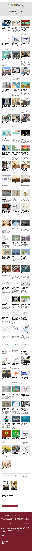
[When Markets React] (6, 23)
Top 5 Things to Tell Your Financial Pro (6, 90)
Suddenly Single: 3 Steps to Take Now (6, 334)
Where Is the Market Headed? (25, 378)
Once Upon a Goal (15, 169)
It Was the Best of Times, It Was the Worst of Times (6, 212)
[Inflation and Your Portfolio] (16, 299)
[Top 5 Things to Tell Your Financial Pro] (6, 85)
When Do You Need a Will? (15, 394)
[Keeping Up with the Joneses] (25, 283)
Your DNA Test (6, 423)
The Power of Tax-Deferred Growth (15, 453)
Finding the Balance (24, 122)
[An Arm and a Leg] (6, 313)
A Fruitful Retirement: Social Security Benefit (24, 258)
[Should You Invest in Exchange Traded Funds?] (16, 373)
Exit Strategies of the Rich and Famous (15, 438)
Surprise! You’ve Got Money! (6, 183)
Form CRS (4, 514)
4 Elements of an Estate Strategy (15, 138)
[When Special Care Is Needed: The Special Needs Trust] (25, 206)
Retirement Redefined (24, 227)
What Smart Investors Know (25, 364)
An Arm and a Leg (5, 318)
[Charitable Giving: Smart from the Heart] (25, 389)
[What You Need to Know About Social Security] (6, 101)
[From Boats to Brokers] (6, 268)
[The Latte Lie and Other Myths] (25, 193)
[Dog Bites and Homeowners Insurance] (16, 117)
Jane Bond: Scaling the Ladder (14, 274)
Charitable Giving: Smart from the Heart (25, 394)
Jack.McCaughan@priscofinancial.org (16, 11)
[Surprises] (25, 238)
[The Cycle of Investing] (6, 463)
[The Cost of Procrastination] (16, 206)
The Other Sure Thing (6, 59)
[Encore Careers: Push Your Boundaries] (16, 148)
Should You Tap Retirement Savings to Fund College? (25, 29)
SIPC (28, 527)
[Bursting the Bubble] (6, 299)
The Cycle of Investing (5, 468)
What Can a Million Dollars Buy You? (24, 409)
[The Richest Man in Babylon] (16, 359)
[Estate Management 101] (16, 404)
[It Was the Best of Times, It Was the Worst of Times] (6, 206)
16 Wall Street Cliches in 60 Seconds (15, 59)
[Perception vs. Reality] (25, 448)
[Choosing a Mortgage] (25, 433)
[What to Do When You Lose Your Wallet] (16, 313)
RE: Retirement (15, 182)
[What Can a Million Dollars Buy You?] (25, 404)
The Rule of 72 (15, 349)
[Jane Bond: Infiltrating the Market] (25, 268)
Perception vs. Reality (24, 453)
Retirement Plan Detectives (16, 106)
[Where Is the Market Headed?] (25, 373)
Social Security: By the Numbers (25, 44)
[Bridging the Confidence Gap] (25, 178)
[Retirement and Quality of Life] (6, 133)
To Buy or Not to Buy (16, 424)
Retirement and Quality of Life (6, 137)
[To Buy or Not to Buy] (16, 419)
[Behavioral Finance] (16, 23)
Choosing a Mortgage (24, 438)
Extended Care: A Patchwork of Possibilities (6, 257)
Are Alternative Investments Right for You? (25, 334)
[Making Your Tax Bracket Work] (6, 433)
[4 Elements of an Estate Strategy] (16, 133)
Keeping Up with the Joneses (25, 288)
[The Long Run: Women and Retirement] (6, 164)
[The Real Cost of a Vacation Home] (25, 299)
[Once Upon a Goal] (16, 164)
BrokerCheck (20, 515)
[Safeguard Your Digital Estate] (6, 359)
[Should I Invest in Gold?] (6, 404)
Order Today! (6, 490)
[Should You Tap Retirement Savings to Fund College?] (25, 23)
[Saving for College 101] (16, 193)
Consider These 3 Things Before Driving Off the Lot (16, 75)
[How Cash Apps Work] (25, 70)
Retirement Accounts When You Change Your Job (25, 59)
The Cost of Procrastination (16, 211)
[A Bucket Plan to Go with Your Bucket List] (25, 345)
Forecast (14, 227)
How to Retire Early (15, 288)
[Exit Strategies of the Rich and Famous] (16, 433)
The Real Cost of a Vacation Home (25, 304)
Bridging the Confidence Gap (25, 183)
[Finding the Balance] (25, 117)
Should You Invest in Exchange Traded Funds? (15, 379)
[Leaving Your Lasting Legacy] (6, 117)
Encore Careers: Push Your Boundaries (16, 153)
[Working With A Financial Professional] (25, 101)
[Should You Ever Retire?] (6, 39)
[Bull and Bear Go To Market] (6, 70)
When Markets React (6, 28)
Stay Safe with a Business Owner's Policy (25, 153)
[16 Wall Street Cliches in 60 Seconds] (16, 54)
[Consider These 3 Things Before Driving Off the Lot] (16, 70)
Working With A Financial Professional (25, 106)
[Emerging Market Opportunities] (16, 39)
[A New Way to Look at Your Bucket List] (25, 164)
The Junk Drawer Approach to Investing (24, 319)
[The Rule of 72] (16, 345)
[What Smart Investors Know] (25, 359)
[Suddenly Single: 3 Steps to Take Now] (6, 328)
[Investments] (16, 238)
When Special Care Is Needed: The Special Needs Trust (25, 212)
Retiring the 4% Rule (6, 394)
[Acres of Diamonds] (6, 238)
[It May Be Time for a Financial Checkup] (6, 223)
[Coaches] (16, 252)
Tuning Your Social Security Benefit (6, 198)
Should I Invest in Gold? (6, 409)
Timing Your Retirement (24, 90)
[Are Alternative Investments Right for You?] (25, 328)
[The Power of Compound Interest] (6, 373)
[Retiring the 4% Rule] (6, 389)
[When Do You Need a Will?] (16, 389)
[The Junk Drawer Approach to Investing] (25, 313)
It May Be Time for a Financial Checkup (6, 228)
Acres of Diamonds (4, 243)
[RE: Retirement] (16, 178)
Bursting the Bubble (5, 304)
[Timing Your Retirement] (25, 85)
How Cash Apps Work (25, 75)
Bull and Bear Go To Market (6, 75)
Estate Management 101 (16, 409)
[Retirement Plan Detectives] (16, 101)
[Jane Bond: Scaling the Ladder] (16, 268)
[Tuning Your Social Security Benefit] (6, 193)
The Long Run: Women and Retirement (6, 169)
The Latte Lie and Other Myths (25, 197)
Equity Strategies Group (16, 13)
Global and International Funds (15, 334)
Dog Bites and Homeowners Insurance (15, 122)
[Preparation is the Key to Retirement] (16, 85)
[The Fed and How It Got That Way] (6, 283)
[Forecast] (16, 223)
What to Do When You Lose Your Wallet (16, 318)
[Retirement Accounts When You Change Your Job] (25, 54)
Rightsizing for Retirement (25, 424)
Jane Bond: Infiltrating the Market (25, 274)
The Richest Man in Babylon (16, 364)
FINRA (26, 527)
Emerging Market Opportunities (15, 44)
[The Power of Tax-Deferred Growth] (16, 448)
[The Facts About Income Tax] (6, 448)
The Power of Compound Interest (5, 378)
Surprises (23, 242)
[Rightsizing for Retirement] (25, 419)
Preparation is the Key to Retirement (15, 90)
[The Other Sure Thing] (6, 54)
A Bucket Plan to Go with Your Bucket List (25, 350)
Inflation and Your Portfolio (15, 304)
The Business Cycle (5, 349)
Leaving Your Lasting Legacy (6, 122)
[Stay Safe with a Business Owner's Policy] (25, 148)
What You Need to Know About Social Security (6, 106)
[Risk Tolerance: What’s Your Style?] (25, 133)
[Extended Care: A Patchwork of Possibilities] (6, 252)
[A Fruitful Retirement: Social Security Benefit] (25, 252)
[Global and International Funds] (16, 328)
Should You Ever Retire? (6, 44)
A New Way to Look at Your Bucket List (24, 169)
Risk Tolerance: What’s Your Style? (25, 138)
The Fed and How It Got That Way (6, 288)
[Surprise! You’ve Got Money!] (6, 178)
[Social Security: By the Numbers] (25, 39)
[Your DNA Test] (6, 419)
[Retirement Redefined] (25, 223)
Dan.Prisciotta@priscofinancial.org (17, 9)
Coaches (14, 256)
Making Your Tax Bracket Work (6, 438)
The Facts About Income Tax (6, 453)
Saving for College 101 (14, 197)
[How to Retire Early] (16, 283)
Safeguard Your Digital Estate (6, 364)
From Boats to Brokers (5, 273)
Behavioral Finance (14, 28)
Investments (15, 242)
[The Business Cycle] (6, 345)
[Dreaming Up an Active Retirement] (6, 148)
